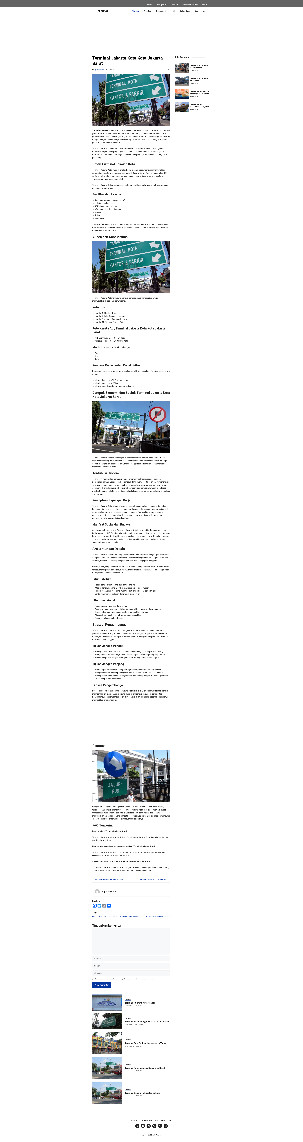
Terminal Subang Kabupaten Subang (142, 1093)
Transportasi (161, 11)
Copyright (174, 5)
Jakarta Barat (113, 916)
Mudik (173, 11)
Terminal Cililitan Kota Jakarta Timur (109, 879)
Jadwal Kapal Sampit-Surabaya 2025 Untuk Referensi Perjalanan (199, 93)
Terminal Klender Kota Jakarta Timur (153, 879)
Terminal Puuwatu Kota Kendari (140, 1003)
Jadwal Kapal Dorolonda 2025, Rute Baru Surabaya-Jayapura (199, 108)
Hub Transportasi (99, 916)
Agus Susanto (99, 70)
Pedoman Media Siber (190, 5)
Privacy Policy (161, 5)
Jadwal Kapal (185, 11)
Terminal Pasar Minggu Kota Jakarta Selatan (147, 1021)
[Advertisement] (151, 33)
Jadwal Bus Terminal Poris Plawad (199, 66)
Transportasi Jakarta (161, 916)
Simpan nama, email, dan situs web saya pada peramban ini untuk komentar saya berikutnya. (125, 979)
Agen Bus (147, 11)
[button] (204, 11)
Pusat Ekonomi (126, 916)
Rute (196, 11)
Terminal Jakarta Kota (142, 916)
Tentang (150, 5)
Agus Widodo (129, 1006)
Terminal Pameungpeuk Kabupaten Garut (145, 1068)
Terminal (102, 11)
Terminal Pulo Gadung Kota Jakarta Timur (145, 1043)
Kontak (204, 5)
